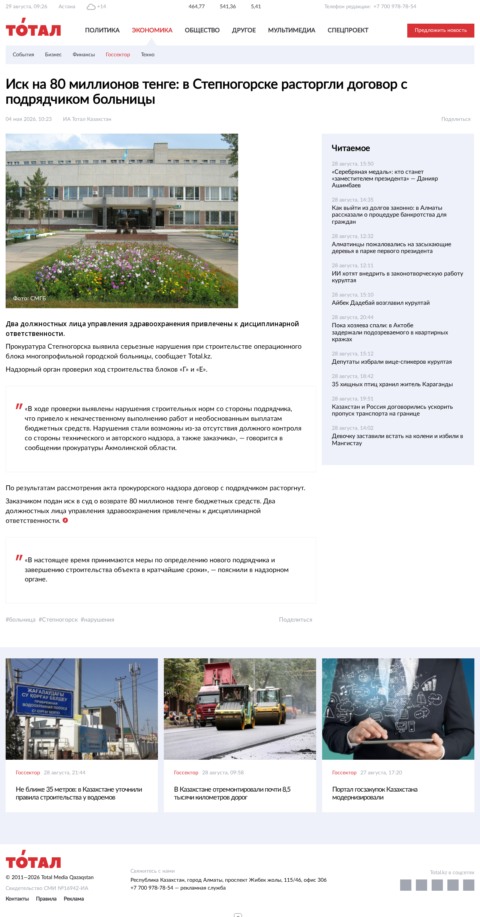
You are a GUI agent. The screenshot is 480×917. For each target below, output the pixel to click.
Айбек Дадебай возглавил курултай (381, 303)
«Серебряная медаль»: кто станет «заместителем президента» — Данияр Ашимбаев (385, 178)
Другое (244, 30)
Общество (202, 30)
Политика (102, 30)
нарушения (99, 620)
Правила (46, 899)
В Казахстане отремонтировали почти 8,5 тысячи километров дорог (232, 793)
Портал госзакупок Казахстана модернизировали (374, 793)
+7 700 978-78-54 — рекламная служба (178, 888)
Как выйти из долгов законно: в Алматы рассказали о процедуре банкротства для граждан (389, 214)
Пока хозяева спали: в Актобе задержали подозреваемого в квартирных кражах (390, 332)
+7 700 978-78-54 (395, 6)
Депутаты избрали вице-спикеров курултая (392, 362)
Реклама (74, 899)
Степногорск (60, 620)
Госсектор (118, 54)
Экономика (152, 30)
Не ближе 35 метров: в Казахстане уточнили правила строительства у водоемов (79, 793)
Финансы (84, 54)
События (23, 54)
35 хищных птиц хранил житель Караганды (392, 384)
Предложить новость (441, 30)
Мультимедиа (291, 30)
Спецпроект (348, 30)
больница (22, 620)
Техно (147, 54)
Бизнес (53, 54)
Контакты (17, 899)
